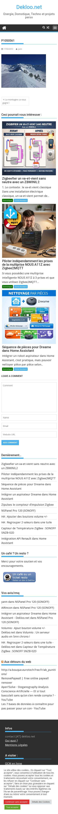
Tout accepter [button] (12, 807)
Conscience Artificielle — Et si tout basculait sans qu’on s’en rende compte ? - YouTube (28, 695)
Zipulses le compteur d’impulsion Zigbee (27, 504)
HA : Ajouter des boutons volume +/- (24, 516)
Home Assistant (21, 200)
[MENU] (55, 28)
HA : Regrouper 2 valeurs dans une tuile (26, 522)
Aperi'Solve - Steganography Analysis (24, 687)
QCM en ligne (13, 763)
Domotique (7, 200)
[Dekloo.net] (4, 28)
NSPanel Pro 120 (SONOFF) (18, 510)
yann (20, 49)
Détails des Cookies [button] (41, 801)
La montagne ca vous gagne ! (14, 101)
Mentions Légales (16, 745)
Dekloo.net (29, 7)
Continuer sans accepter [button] (17, 801)
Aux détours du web (17, 662)
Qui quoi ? (11, 740)
